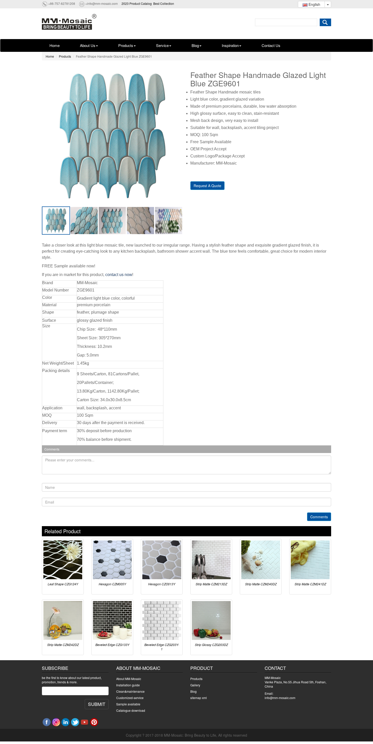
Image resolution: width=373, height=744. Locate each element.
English (314, 4)
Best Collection (163, 3)
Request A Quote (207, 185)
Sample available (128, 704)
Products (125, 45)
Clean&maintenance (130, 691)
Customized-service (130, 698)
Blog (195, 45)
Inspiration (230, 45)
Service (162, 45)
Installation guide (128, 685)
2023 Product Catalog (137, 3)
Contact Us (271, 45)
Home (54, 45)
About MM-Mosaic (128, 678)
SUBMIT (96, 704)
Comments (319, 516)
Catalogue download (130, 710)
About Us (87, 45)
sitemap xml (198, 698)
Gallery (195, 685)
